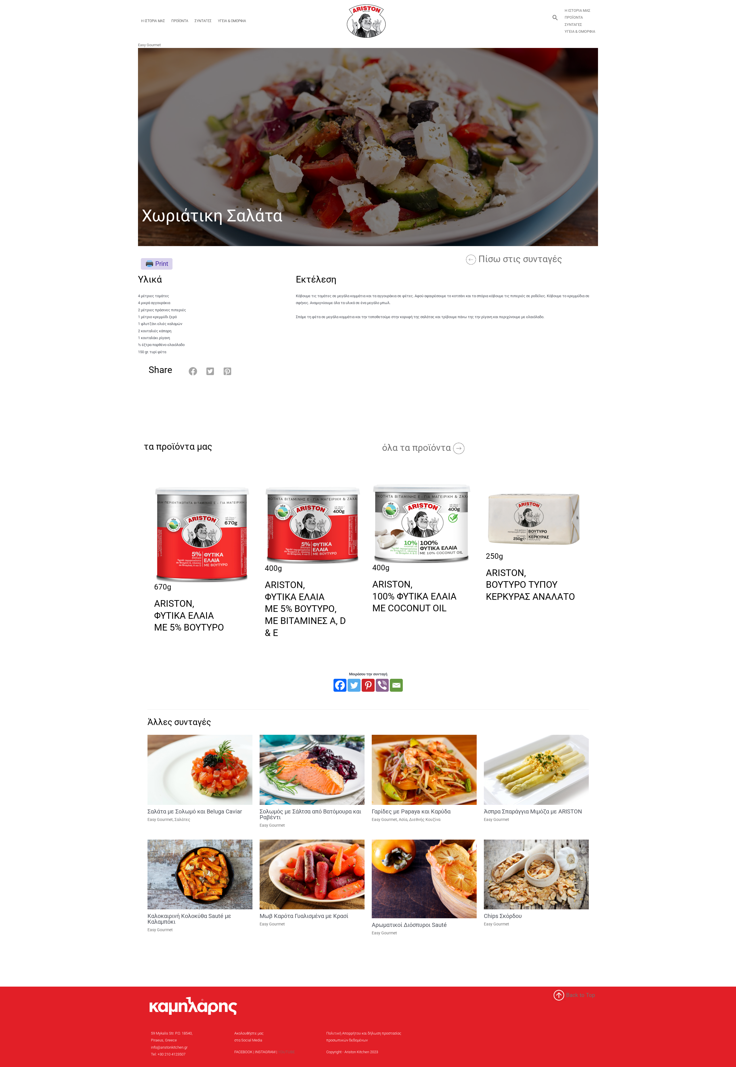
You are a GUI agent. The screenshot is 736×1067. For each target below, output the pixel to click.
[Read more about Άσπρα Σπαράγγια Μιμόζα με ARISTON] (536, 769)
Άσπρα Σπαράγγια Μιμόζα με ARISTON (533, 811)
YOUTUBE (286, 1052)
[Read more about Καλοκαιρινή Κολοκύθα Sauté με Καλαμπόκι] (199, 874)
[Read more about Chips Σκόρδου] (536, 874)
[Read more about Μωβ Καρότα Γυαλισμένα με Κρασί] (312, 874)
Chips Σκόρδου (503, 916)
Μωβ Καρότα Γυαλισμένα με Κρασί (304, 916)
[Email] (396, 685)
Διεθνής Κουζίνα (424, 819)
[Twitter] (354, 685)
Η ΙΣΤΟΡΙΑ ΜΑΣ (153, 21)
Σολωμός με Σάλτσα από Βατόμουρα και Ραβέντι (310, 814)
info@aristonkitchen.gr (169, 1047)
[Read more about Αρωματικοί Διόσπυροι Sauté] (424, 878)
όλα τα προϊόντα (417, 447)
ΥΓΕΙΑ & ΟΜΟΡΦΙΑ (232, 21)
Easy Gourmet (149, 45)
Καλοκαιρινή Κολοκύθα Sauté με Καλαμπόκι (189, 919)
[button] (555, 17)
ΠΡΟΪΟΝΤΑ (179, 21)
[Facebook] (340, 685)
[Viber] (382, 685)
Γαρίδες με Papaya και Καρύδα (411, 811)
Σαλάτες (182, 819)
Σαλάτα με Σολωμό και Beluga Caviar (194, 811)
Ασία (403, 819)
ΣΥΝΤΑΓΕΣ (203, 21)
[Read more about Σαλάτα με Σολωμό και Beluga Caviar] (199, 769)
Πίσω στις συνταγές (520, 259)
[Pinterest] (368, 685)
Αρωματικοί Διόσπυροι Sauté (409, 924)
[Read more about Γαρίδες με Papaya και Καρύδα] (424, 769)
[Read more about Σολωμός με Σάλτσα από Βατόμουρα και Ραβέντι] (312, 769)
